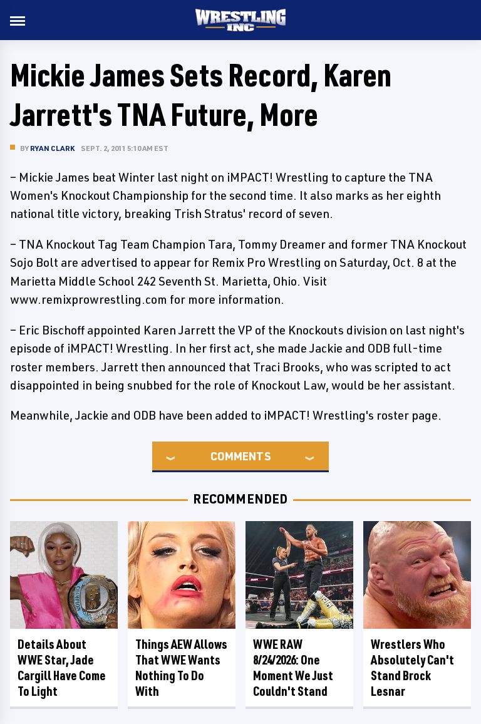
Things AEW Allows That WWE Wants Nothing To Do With (181, 667)
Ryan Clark (52, 148)
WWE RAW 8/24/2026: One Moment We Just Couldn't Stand (293, 667)
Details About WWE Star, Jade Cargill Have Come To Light (62, 667)
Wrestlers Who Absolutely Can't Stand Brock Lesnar (412, 667)
